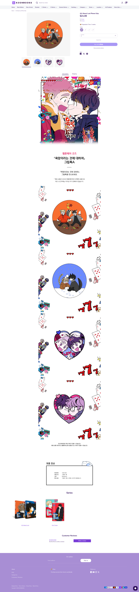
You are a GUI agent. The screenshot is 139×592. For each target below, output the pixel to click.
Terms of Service (22, 586)
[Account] (122, 2)
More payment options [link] (99, 48)
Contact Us (14, 575)
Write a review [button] (82, 541)
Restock (37, 7)
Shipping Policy (15, 586)
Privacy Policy (29, 586)
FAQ (13, 572)
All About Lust (25, 525)
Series (91, 7)
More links (117, 7)
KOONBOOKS (21, 588)
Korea (83, 19)
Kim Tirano (55, 525)
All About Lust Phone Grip (21, 10)
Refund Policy (35, 586)
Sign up (86, 560)
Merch (83, 20)
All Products (108, 7)
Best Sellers (20, 7)
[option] (49, 34)
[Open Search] (36, 2)
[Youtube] (93, 572)
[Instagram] (96, 572)
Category (82, 7)
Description (65, 74)
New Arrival (29, 7)
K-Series (53, 7)
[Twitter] (98, 572)
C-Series (44, 7)
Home (13, 7)
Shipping (74, 74)
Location (99, 7)
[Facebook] (91, 572)
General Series (63, 7)
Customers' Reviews (17, 577)
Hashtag (73, 7)
